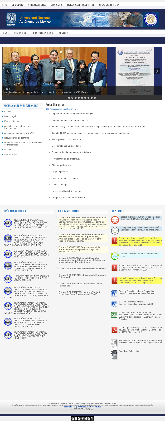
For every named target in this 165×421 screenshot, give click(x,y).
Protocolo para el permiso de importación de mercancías (23, 143)
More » (84, 92)
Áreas (6, 33)
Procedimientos (11, 121)
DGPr (7, 89)
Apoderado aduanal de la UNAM (19, 133)
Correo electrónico (37, 4)
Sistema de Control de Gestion (80, 4)
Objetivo (8, 111)
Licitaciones (64, 33)
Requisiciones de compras (16, 138)
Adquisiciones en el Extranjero (63, 109)
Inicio (4, 4)
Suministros (21, 33)
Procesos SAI (10, 154)
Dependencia (18, 4)
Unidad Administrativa (109, 4)
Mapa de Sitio (56, 4)
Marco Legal (10, 116)
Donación (8, 149)
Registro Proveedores (43, 33)
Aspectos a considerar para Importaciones (17, 127)
